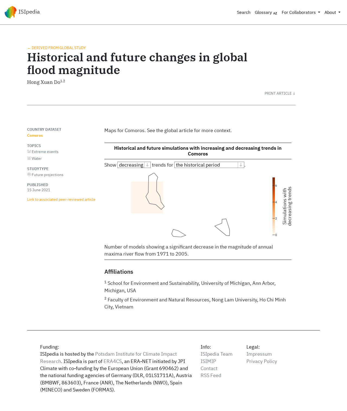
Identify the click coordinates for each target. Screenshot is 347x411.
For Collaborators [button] (299, 12)
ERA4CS (113, 361)
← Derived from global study (56, 47)
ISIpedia (28, 11)
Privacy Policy (261, 361)
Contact (209, 368)
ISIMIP (208, 361)
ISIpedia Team (217, 354)
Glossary (264, 12)
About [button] (330, 12)
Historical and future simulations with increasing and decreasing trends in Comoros (198, 151)
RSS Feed (211, 375)
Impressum (259, 354)
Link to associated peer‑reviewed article (61, 199)
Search (243, 12)
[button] (280, 93)
